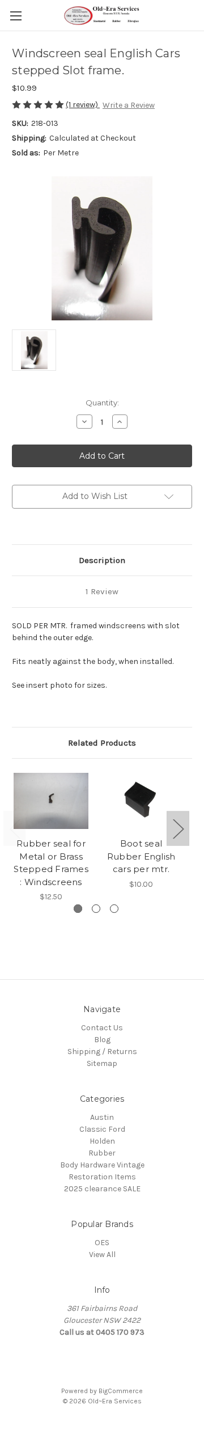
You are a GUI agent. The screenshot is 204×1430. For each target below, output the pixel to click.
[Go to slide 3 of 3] (114, 908)
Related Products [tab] (102, 743)
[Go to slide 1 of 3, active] (78, 908)
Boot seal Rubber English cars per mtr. (141, 856)
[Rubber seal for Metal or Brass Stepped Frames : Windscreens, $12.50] (51, 801)
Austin (102, 1117)
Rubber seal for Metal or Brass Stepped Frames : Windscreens (51, 862)
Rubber (102, 1153)
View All (102, 1254)
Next (178, 828)
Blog (102, 1039)
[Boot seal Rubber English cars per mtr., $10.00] (141, 801)
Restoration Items (102, 1177)
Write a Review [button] (129, 105)
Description (102, 560)
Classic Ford (102, 1129)
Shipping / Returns (102, 1051)
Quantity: (102, 402)
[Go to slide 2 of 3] (96, 908)
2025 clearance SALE (102, 1189)
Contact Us (102, 1028)
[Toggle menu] (15, 15)
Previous (14, 828)
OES (102, 1242)
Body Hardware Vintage (102, 1165)
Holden (102, 1141)
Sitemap (102, 1063)
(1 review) (83, 104)
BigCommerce (121, 1391)
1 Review (102, 591)
